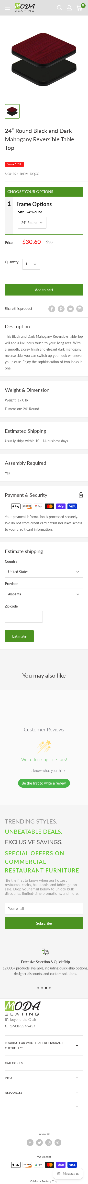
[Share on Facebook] (51, 308)
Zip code (11, 606)
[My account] (69, 7)
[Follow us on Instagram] (48, 1142)
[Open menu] (7, 8)
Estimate (19, 636)
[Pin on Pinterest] (61, 308)
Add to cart (44, 290)
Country (11, 561)
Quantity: (12, 262)
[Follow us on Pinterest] (58, 1142)
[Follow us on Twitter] (39, 1142)
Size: (30, 212)
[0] (79, 8)
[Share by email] (79, 308)
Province (11, 584)
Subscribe (44, 923)
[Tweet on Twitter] (70, 308)
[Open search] (59, 7)
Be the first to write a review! (44, 783)
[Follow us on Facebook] (30, 1142)
